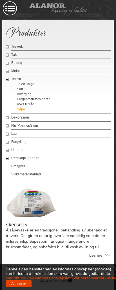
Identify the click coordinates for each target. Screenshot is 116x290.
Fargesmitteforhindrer (33, 99)
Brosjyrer (18, 166)
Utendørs (18, 150)
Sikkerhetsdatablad (26, 174)
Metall (16, 71)
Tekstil (16, 79)
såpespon (16, 225)
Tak (14, 55)
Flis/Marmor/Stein (24, 125)
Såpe (21, 109)
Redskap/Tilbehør (25, 158)
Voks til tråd (25, 104)
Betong (16, 63)
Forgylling (18, 142)
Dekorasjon (20, 117)
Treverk (17, 46)
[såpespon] (31, 220)
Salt (20, 89)
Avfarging (24, 94)
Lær (14, 134)
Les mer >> (99, 255)
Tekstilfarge (25, 84)
